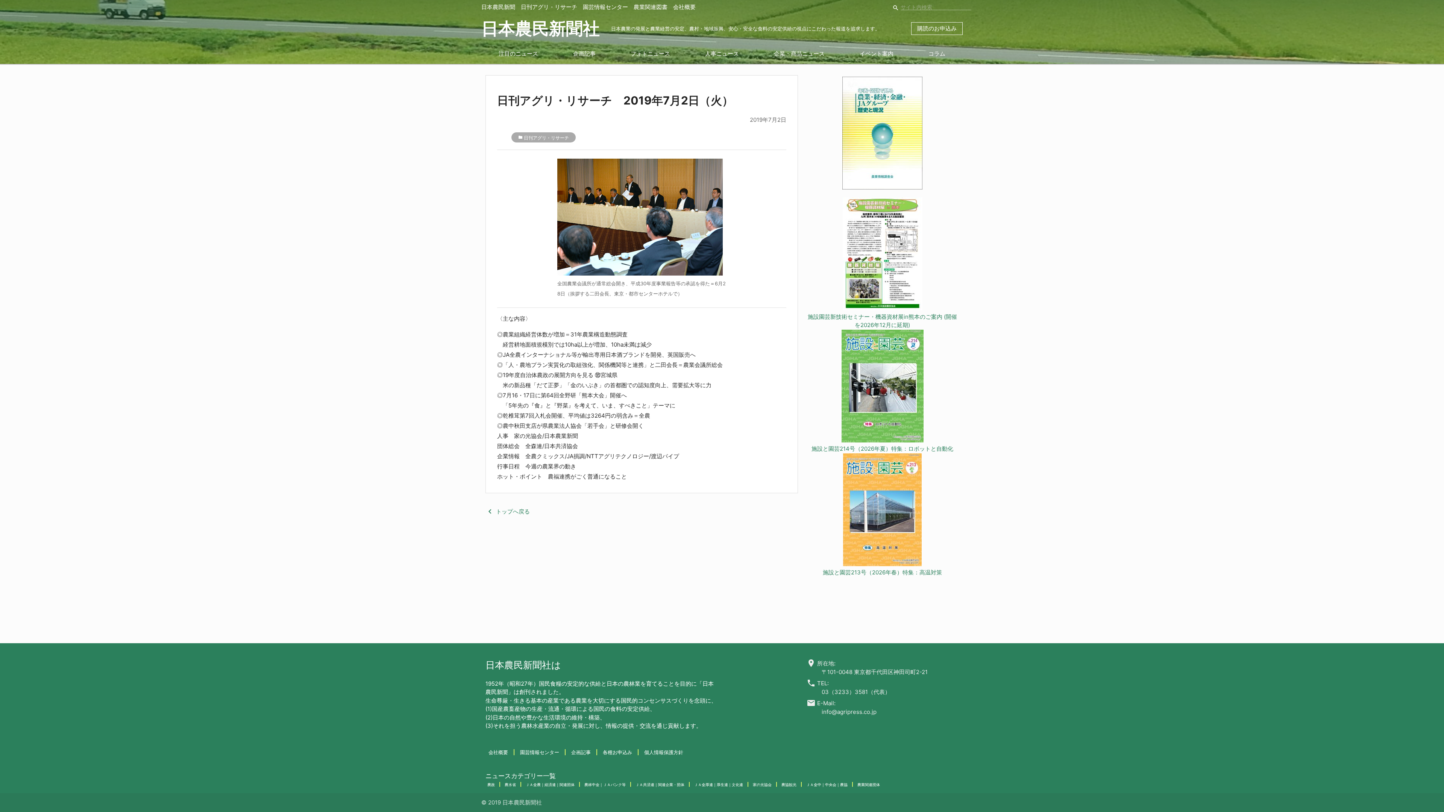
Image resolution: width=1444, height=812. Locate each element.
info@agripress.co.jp (849, 711)
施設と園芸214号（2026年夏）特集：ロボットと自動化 (882, 448)
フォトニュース (650, 53)
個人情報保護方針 (663, 752)
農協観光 (788, 784)
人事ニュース (722, 53)
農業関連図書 (650, 7)
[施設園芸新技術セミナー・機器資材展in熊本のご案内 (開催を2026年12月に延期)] (882, 255)
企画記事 (584, 53)
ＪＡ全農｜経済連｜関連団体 (550, 784)
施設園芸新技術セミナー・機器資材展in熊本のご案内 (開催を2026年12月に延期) (882, 321)
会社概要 (684, 7)
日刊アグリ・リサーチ (549, 7)
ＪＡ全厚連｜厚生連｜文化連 (718, 784)
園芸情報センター (605, 7)
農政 (491, 784)
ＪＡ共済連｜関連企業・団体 (660, 784)
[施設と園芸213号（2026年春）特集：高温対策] (882, 511)
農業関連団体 (868, 784)
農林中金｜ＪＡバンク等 (605, 784)
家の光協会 (762, 784)
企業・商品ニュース (799, 53)
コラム (936, 53)
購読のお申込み (937, 28)
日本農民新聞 (498, 7)
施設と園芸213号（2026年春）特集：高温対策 (882, 572)
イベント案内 (876, 53)
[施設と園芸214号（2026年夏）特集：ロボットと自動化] (882, 387)
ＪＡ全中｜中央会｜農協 (827, 784)
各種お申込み (617, 752)
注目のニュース (518, 53)
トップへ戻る (507, 511)
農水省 (510, 784)
